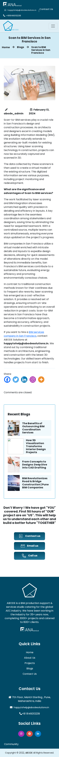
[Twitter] (16, 379)
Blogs (20, 47)
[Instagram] (33, 379)
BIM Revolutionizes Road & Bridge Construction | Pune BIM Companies (35, 483)
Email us (32, 546)
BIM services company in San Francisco (24, 334)
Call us (32, 555)
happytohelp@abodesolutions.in (21, 10)
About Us (29, 658)
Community (11, 744)
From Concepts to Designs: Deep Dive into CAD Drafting (34, 464)
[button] (21, 734)
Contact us (32, 536)
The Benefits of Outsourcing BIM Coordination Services (33, 428)
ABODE (29, 752)
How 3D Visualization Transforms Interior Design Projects (36, 446)
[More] (41, 379)
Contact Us (46, 9)
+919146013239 (13, 15)
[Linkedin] (24, 379)
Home (6, 47)
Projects (30, 663)
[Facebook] (7, 379)
